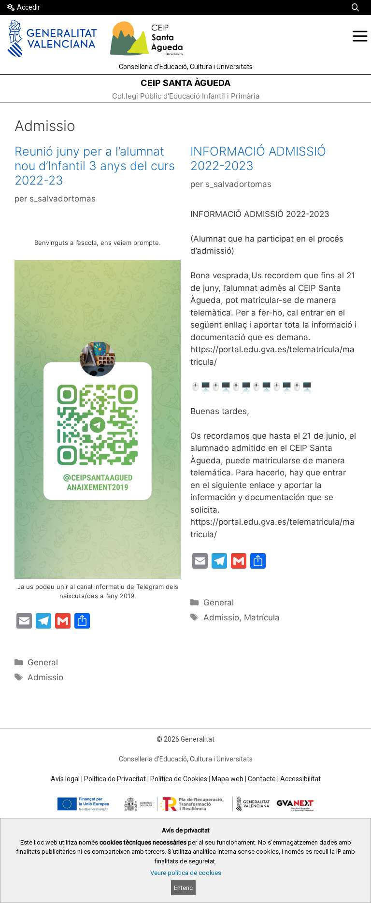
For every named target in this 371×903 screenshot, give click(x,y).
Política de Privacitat (115, 779)
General (43, 662)
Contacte (262, 779)
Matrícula (262, 617)
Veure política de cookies (185, 872)
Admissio (45, 677)
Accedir (28, 7)
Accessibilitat (300, 779)
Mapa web (227, 779)
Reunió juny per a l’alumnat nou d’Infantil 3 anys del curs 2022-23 (94, 165)
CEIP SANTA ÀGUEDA (185, 83)
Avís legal (65, 779)
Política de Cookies (178, 779)
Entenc (183, 887)
